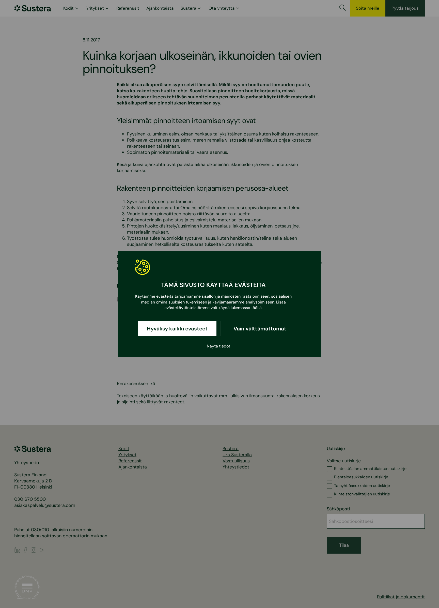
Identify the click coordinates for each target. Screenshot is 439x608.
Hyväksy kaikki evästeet (177, 328)
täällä (256, 308)
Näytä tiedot (218, 346)
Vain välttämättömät (259, 328)
